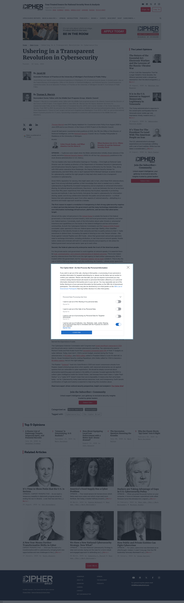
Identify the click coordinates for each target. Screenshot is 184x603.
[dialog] (92, 301)
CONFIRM (77, 332)
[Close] (129, 268)
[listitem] (92, 297)
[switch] (118, 301)
